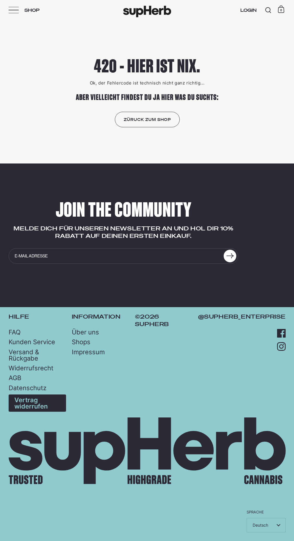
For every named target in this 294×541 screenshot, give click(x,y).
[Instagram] (281, 346)
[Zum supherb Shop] (147, 482)
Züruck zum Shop (147, 119)
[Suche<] (268, 10)
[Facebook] (281, 333)
